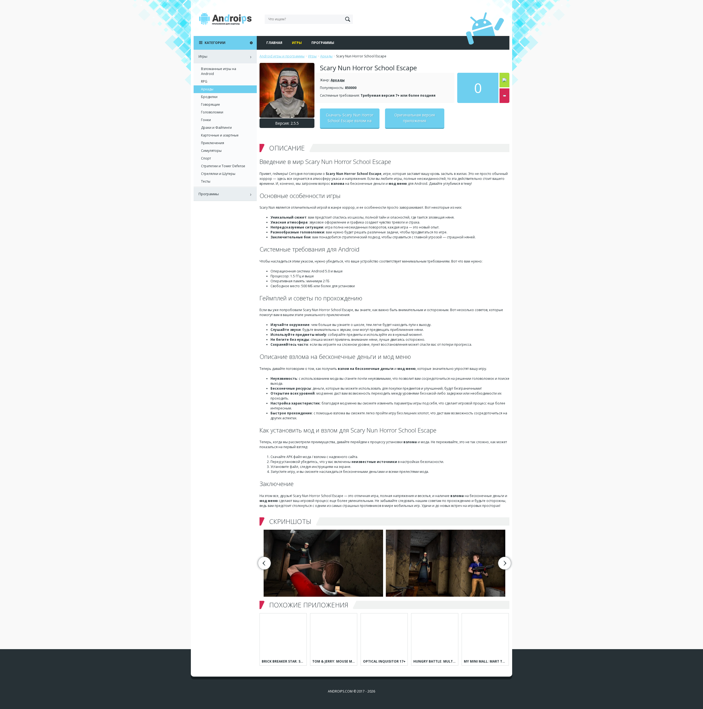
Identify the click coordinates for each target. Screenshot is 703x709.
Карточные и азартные (220, 135)
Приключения (212, 143)
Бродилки (209, 96)
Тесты (205, 181)
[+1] (504, 80)
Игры (297, 42)
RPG (204, 81)
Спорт (206, 158)
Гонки (206, 120)
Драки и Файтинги (216, 127)
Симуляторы (211, 150)
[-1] (504, 95)
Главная (274, 42)
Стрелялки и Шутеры (218, 173)
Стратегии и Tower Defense (223, 166)
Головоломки (212, 112)
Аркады (338, 80)
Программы (322, 42)
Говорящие (210, 104)
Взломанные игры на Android (218, 71)
